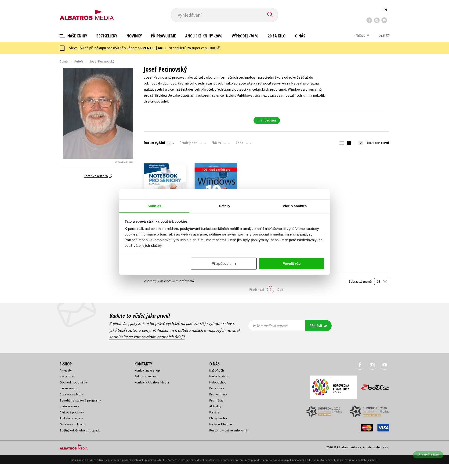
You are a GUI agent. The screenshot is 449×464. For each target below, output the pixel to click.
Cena (239, 143)
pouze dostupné (377, 143)
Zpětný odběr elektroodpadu (80, 430)
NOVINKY (134, 36)
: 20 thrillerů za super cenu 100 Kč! (189, 47)
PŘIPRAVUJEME (163, 36)
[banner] (87, 11)
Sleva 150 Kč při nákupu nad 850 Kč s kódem (112, 47)
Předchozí (256, 289)
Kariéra (214, 412)
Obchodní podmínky (74, 382)
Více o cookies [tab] (295, 206)
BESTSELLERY (106, 36)
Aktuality (66, 370)
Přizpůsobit (221, 263)
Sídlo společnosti (146, 376)
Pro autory (216, 388)
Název (216, 143)
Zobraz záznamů (360, 282)
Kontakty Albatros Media (151, 382)
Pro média (216, 400)
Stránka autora (96, 175)
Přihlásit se (318, 325)
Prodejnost (188, 143)
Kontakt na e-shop (147, 370)
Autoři (78, 61)
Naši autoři (67, 376)
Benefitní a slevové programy (80, 400)
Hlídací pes (268, 120)
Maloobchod (218, 382)
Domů (64, 61)
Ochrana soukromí (72, 424)
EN (384, 9)
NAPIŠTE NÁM (430, 455)
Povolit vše (291, 263)
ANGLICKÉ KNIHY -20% (203, 36)
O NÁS (300, 36)
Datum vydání (154, 143)
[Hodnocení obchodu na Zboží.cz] (373, 386)
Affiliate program (71, 418)
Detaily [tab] (224, 206)
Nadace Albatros (220, 424)
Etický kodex (218, 418)
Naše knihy (76, 36)
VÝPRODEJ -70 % (245, 36)
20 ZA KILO (277, 36)
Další (281, 289)
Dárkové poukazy (72, 412)
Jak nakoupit (68, 388)
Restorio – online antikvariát (228, 430)
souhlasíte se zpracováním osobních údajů (147, 336)
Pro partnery (218, 394)
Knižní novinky (69, 406)
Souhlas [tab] (154, 206)
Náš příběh (216, 370)
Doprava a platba (71, 394)
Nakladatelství (219, 376)
